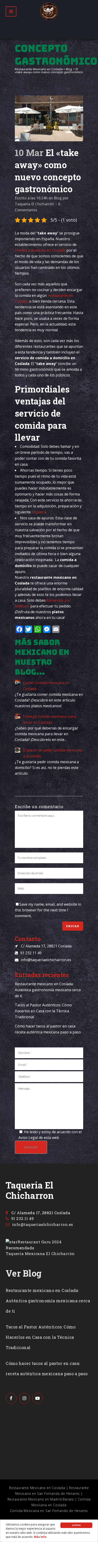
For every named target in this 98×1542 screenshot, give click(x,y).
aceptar (76, 1525)
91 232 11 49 (30, 952)
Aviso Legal (28, 1137)
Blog (69, 69)
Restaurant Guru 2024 (40, 1241)
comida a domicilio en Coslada (40, 250)
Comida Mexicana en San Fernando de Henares (49, 1511)
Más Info (40, 1537)
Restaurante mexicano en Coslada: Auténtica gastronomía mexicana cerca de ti (48, 989)
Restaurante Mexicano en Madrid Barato (41, 1499)
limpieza (39, 512)
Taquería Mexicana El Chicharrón (40, 1253)
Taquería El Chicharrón (34, 203)
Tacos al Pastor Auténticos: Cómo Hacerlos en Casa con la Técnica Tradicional (43, 1010)
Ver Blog (23, 1273)
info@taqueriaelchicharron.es (46, 959)
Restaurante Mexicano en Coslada (39, 69)
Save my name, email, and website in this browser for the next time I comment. (48, 910)
